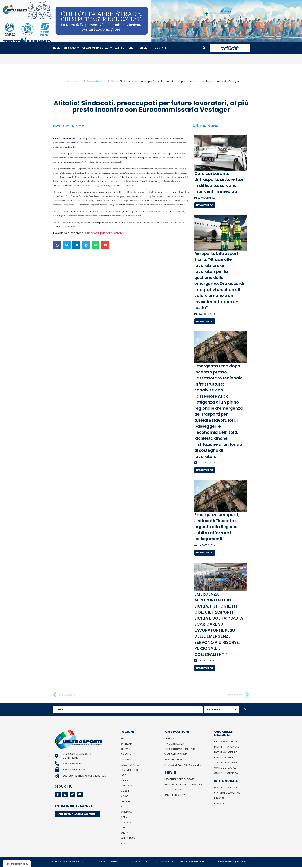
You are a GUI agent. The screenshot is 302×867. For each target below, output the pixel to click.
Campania (126, 759)
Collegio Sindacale (225, 767)
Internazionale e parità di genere (182, 764)
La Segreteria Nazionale (227, 746)
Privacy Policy (140, 861)
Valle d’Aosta (128, 838)
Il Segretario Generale (226, 741)
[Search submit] (245, 709)
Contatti (219, 803)
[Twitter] (72, 794)
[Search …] (204, 47)
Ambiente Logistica (175, 759)
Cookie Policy (164, 861)
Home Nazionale (73, 81)
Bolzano (125, 749)
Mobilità (169, 738)
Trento (124, 827)
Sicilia (124, 817)
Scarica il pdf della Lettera (105, 233)
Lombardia (126, 785)
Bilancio (219, 798)
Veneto (124, 843)
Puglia (124, 806)
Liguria (124, 780)
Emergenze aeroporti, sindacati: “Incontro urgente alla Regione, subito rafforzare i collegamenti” (216, 527)
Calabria (126, 754)
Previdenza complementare (179, 779)
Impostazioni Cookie (193, 861)
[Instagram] (65, 794)
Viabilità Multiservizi (176, 754)
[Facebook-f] (58, 794)
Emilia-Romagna (130, 764)
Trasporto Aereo (97, 81)
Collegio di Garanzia (226, 773)
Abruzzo (125, 738)
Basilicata (126, 743)
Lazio (123, 775)
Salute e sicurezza (174, 794)
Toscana (126, 822)
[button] (57, 245)
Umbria (124, 832)
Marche (125, 790)
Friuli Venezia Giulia (131, 769)
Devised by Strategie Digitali (231, 861)
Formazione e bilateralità (178, 789)
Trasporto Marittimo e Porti (180, 749)
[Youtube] (80, 794)
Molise (124, 796)
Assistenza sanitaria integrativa (183, 784)
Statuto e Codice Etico (227, 792)
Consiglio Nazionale (225, 757)
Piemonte (125, 801)
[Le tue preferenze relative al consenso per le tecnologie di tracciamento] (17, 863)
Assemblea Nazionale (225, 762)
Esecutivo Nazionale (225, 752)
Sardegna (126, 811)
